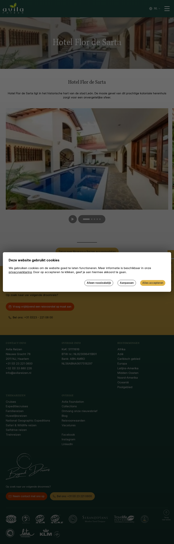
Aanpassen (127, 282)
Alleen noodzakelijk (99, 282)
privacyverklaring (20, 272)
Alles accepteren (152, 282)
